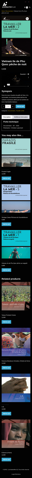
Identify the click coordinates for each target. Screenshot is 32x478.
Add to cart (20, 106)
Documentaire (9, 11)
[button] (29, 7)
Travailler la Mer (20, 110)
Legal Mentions (16, 474)
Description (7, 117)
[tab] (7, 117)
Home (3, 11)
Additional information (21, 117)
